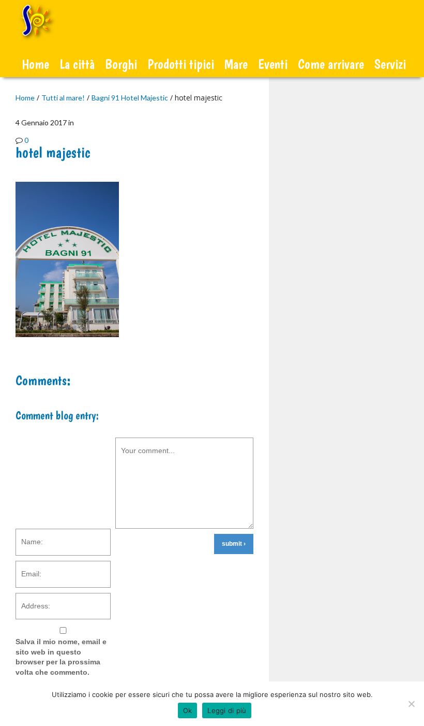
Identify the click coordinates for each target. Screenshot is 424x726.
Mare (236, 64)
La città (77, 64)
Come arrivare (331, 64)
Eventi (272, 64)
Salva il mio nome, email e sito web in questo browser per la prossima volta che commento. (61, 656)
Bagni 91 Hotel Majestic (130, 97)
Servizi (390, 64)
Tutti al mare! (63, 97)
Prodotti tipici (180, 64)
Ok (187, 710)
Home (35, 64)
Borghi (121, 64)
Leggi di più (226, 710)
